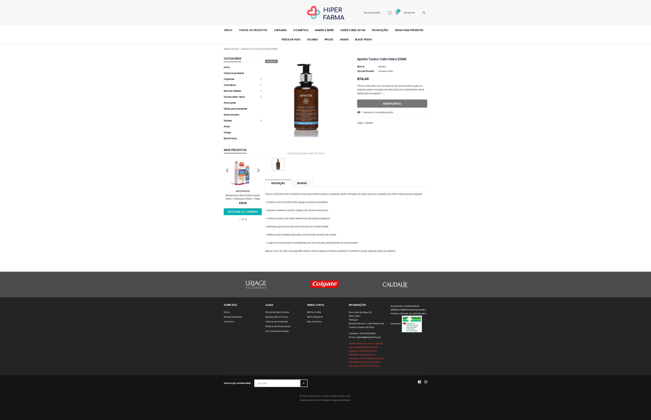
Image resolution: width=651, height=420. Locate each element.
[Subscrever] (303, 383)
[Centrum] (325, 284)
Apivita (382, 66)
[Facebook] (419, 381)
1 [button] (240, 219)
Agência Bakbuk (341, 400)
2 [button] (243, 219)
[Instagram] (425, 381)
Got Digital (325, 400)
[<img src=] (412, 323)
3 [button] (246, 219)
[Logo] (325, 12)
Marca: (361, 66)
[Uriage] (256, 284)
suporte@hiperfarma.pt (368, 337)
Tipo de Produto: (365, 71)
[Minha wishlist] (389, 13)
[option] (242, 186)
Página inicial (231, 48)
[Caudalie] (395, 284)
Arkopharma (243, 191)
